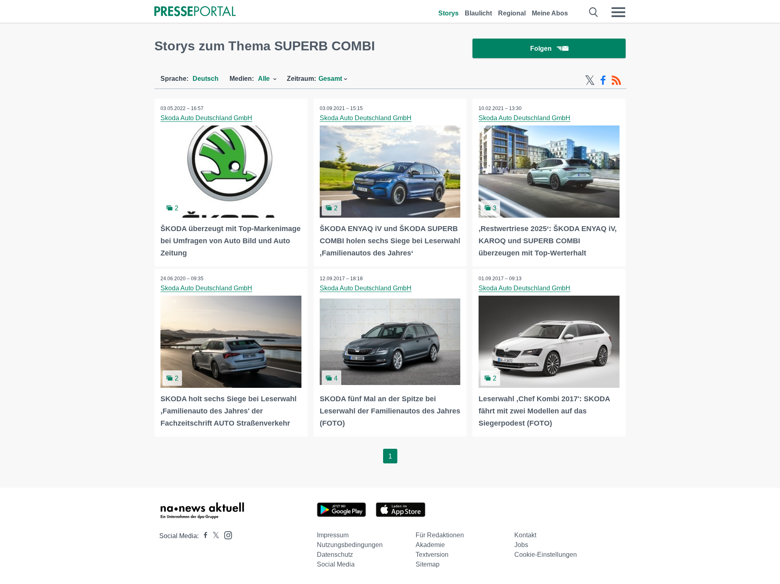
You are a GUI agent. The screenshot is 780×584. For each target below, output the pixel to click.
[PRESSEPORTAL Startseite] (195, 12)
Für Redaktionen (440, 535)
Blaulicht (478, 13)
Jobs (521, 544)
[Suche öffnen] (594, 12)
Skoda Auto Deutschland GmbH (206, 118)
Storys (448, 13)
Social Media (336, 564)
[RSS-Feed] (616, 80)
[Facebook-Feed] (603, 80)
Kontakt (525, 535)
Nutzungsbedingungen (350, 544)
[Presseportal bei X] (213, 535)
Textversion (432, 554)
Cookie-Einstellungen (545, 554)
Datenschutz (335, 554)
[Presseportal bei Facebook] (203, 535)
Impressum (333, 535)
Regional (512, 13)
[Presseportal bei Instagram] (225, 534)
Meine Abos (550, 13)
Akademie (430, 544)
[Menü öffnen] (618, 12)
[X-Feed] (590, 80)
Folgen (541, 48)
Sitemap (428, 564)
